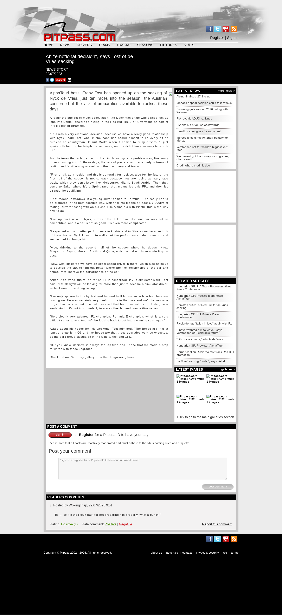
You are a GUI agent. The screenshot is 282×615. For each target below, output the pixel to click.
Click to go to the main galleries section (205, 417)
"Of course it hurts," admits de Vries (200, 339)
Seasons (145, 45)
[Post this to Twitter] (52, 80)
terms (234, 552)
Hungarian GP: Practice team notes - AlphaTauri (201, 297)
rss (225, 552)
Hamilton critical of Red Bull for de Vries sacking (202, 306)
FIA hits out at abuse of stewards (198, 125)
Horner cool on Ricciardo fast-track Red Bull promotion (205, 353)
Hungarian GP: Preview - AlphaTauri (200, 345)
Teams (104, 45)
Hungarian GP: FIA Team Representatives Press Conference (204, 288)
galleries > (228, 369)
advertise (172, 552)
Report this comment (217, 524)
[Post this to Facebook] (47, 80)
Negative (125, 524)
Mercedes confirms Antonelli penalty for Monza (202, 139)
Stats (189, 45)
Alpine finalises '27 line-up (193, 96)
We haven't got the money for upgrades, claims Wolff (203, 158)
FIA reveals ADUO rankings (194, 118)
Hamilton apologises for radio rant (199, 131)
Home (48, 45)
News (65, 45)
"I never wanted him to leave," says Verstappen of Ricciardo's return (199, 331)
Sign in (232, 38)
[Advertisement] (141, 10)
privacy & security (207, 552)
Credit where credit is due (193, 165)
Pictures (168, 45)
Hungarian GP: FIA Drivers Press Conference (198, 316)
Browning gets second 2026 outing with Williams (202, 111)
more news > (226, 90)
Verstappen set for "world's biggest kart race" (202, 148)
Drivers (84, 45)
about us (156, 552)
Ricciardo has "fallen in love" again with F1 (204, 323)
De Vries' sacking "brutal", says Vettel (201, 361)
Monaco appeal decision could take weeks (204, 102)
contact (187, 552)
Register (217, 38)
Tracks (123, 45)
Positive (110, 524)
